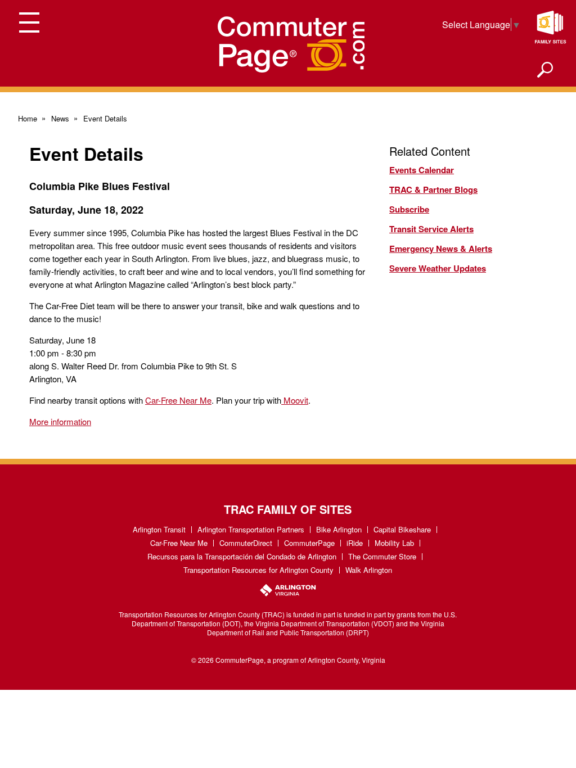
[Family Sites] (550, 27)
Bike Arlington (339, 529)
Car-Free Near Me (178, 400)
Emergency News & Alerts (440, 248)
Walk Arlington (368, 569)
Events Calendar (421, 170)
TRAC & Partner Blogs (433, 189)
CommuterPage (309, 542)
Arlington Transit (159, 529)
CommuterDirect (245, 542)
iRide (354, 542)
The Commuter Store (382, 556)
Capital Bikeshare (402, 529)
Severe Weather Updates (437, 268)
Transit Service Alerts (431, 229)
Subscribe (409, 209)
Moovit (294, 400)
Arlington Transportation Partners (250, 529)
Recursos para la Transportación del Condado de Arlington (241, 556)
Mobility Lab (394, 542)
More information (60, 421)
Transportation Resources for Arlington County (258, 569)
